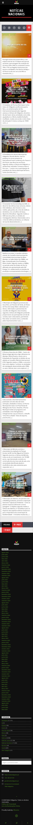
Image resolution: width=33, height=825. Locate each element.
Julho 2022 (5, 655)
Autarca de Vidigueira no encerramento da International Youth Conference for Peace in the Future (17, 139)
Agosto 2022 (5, 653)
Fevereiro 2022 (6, 665)
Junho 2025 (5, 582)
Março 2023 (5, 638)
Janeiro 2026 (5, 567)
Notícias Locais (6, 740)
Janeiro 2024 (5, 617)
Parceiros (4, 745)
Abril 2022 (4, 661)
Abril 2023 (4, 636)
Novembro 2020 (6, 697)
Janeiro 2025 (5, 592)
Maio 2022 (5, 659)
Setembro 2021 (6, 676)
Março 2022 (5, 663)
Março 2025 (5, 588)
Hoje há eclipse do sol (17, 44)
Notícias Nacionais (7, 743)
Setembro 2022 (6, 651)
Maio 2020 (5, 709)
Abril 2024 (4, 611)
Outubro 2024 (6, 598)
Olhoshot (16, 810)
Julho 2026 (5, 554)
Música (4, 733)
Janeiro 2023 (5, 642)
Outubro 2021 (6, 674)
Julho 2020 (5, 705)
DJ (2, 723)
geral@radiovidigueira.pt (12, 781)
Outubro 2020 (6, 699)
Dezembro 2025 (6, 569)
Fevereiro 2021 (6, 690)
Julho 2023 (5, 630)
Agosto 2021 (5, 678)
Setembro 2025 (6, 575)
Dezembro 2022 (6, 644)
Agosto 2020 (5, 703)
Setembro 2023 (6, 626)
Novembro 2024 (6, 596)
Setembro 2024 (6, 600)
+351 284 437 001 (9, 778)
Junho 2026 (5, 556)
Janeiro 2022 (5, 667)
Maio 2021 (5, 684)
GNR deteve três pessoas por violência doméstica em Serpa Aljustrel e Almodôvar (16, 189)
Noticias (12, 35)
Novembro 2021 (6, 672)
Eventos (4, 725)
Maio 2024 (5, 609)
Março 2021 (5, 688)
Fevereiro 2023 (6, 640)
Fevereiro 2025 (6, 590)
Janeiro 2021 (5, 693)
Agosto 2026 (5, 552)
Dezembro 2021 (6, 669)
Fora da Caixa (5, 730)
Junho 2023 (5, 632)
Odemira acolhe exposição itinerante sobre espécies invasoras (17, 483)
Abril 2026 (4, 561)
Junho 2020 (5, 707)
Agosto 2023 (5, 628)
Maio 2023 (5, 634)
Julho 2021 (5, 680)
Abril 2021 (4, 686)
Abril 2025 (4, 586)
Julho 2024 (5, 605)
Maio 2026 (5, 559)
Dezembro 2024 (6, 594)
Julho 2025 (5, 579)
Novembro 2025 (6, 571)
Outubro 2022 (6, 649)
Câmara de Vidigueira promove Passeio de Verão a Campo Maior (16, 288)
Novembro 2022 (6, 646)
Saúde (3, 748)
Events (3, 728)
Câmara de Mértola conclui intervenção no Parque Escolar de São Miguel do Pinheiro (16, 434)
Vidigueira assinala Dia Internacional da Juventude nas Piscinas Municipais (17, 90)
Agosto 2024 (5, 602)
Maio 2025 (5, 584)
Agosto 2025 (5, 577)
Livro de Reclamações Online (11, 806)
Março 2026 (5, 563)
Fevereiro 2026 (6, 565)
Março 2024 (5, 613)
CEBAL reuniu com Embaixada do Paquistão (17, 337)
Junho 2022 (5, 657)
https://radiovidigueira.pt (12, 775)
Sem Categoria (6, 750)
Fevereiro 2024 (6, 615)
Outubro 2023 (6, 623)
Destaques (5, 35)
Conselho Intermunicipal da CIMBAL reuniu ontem (17, 238)
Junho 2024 (5, 607)
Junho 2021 (5, 682)
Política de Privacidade (9, 804)
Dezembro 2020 (6, 695)
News (3, 735)
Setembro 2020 (6, 701)
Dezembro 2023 (6, 619)
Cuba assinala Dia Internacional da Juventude (17, 385)
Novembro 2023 (6, 621)
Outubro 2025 (6, 573)
